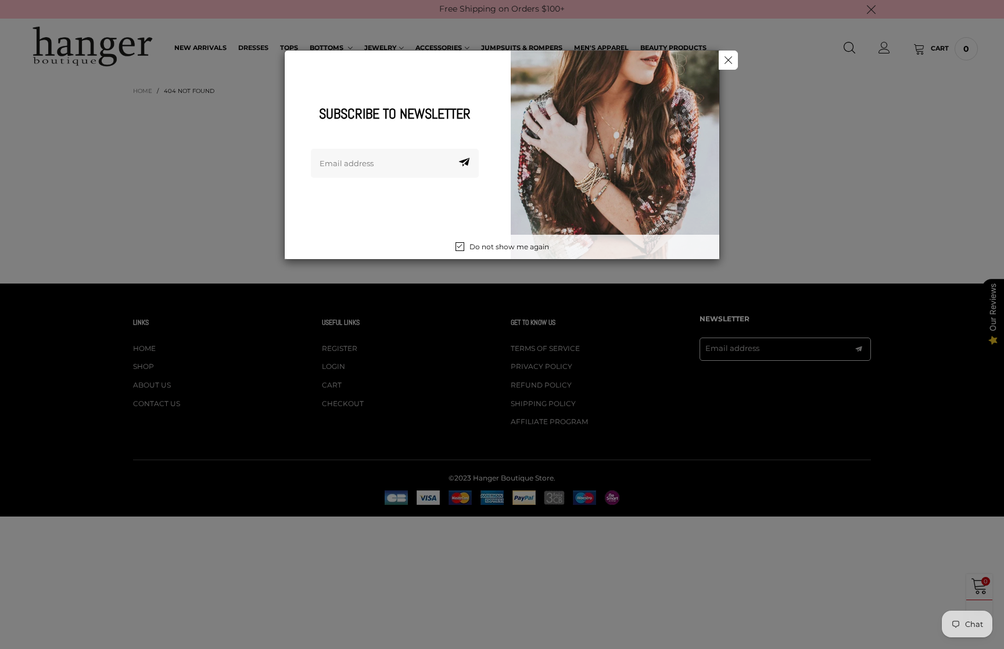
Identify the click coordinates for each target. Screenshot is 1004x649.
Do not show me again (509, 246)
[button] (464, 163)
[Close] (728, 60)
